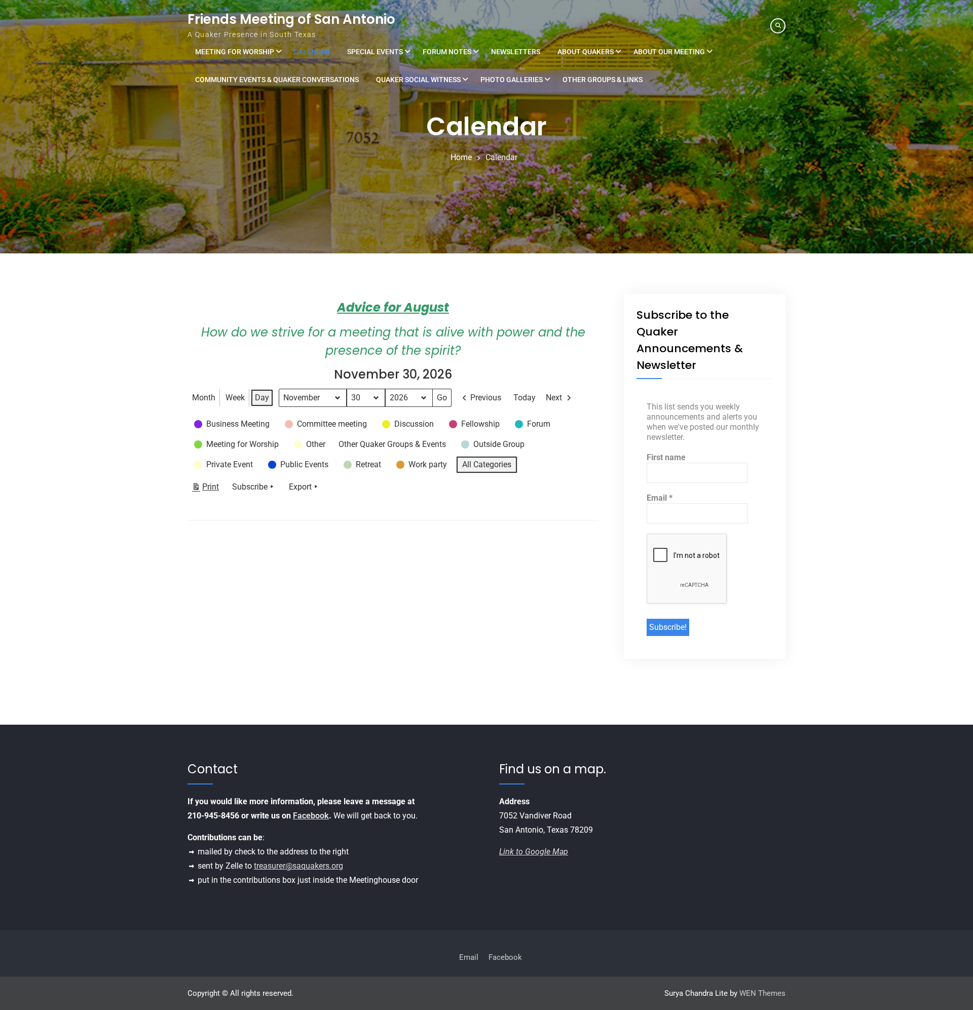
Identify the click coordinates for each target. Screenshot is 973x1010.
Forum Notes (447, 52)
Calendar (312, 52)
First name (666, 457)
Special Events (375, 52)
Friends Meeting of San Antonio (291, 19)
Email (659, 498)
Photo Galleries (511, 80)
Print (205, 489)
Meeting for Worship (234, 52)
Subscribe (250, 487)
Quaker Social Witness (418, 80)
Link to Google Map (533, 851)
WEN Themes (762, 993)
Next (554, 397)
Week (235, 397)
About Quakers (585, 52)
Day (262, 397)
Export (300, 487)
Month (203, 397)
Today (524, 397)
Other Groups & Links (603, 80)
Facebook (311, 815)
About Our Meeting (669, 52)
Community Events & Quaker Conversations (277, 80)
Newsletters (515, 52)
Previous (485, 397)
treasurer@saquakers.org (298, 866)
